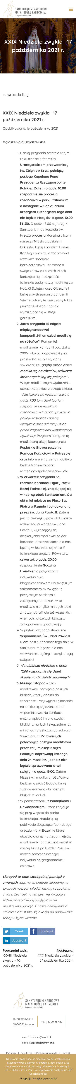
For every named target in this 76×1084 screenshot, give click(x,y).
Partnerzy (11, 1053)
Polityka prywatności (47, 1053)
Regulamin (26, 1053)
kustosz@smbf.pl (40, 1037)
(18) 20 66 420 (54, 1021)
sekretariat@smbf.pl (42, 1042)
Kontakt (66, 1053)
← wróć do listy (16, 94)
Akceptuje (25, 1078)
